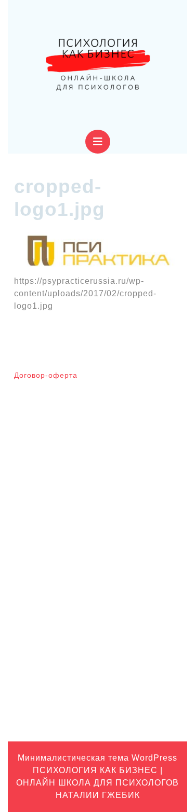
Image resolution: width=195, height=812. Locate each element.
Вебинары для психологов (59, 599)
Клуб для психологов (49, 631)
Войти (24, 510)
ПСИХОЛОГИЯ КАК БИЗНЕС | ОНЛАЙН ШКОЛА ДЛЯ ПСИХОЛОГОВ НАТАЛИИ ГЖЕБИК (97, 783)
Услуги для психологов (53, 712)
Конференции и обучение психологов (78, 680)
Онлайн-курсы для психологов (66, 696)
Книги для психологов (51, 647)
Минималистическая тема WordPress (97, 757)
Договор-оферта (45, 375)
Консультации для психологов (65, 663)
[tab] (97, 142)
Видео (24, 615)
